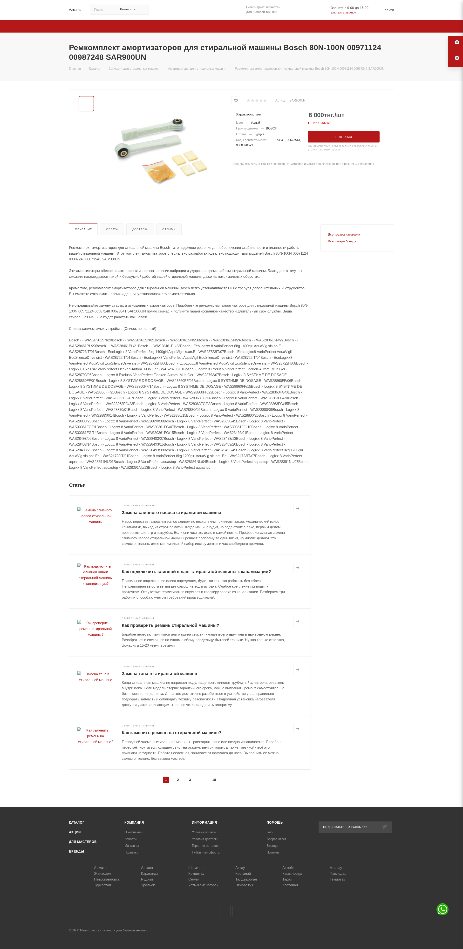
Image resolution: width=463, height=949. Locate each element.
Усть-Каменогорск (203, 885)
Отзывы (169, 229)
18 (214, 780)
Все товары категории (344, 234)
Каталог (76, 822)
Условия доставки (205, 839)
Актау (240, 868)
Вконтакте (213, 911)
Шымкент (196, 868)
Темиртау (337, 879)
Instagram (225, 911)
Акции (75, 832)
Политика (131, 852)
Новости (130, 839)
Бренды (76, 851)
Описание (83, 229)
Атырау (336, 868)
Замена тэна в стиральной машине (159, 673)
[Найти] (143, 10)
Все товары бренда (342, 241)
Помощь (275, 822)
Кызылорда (292, 873)
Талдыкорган (246, 879)
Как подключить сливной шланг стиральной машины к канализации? (196, 571)
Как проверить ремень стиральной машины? (170, 625)
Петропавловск (107, 879)
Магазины (131, 845)
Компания (134, 822)
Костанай (243, 873)
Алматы (100, 868)
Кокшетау (196, 873)
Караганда (149, 873)
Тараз (287, 879)
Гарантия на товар (205, 845)
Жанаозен (102, 873)
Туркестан (102, 885)
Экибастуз (244, 885)
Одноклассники (237, 911)
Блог (270, 832)
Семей (193, 879)
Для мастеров (83, 842)
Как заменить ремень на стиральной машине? (171, 732)
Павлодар (338, 873)
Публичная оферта (205, 852)
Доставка (140, 229)
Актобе (288, 868)
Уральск (148, 885)
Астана (147, 868)
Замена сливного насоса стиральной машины (171, 512)
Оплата (112, 229)
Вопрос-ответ (276, 839)
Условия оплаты (204, 832)
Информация (204, 822)
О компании (133, 832)
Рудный (147, 879)
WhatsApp (250, 911)
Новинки (273, 852)
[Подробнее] (297, 508)
